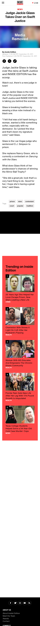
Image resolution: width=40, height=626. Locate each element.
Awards (6, 618)
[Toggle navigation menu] (3, 3)
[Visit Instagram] (20, 603)
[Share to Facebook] (4, 61)
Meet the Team (9, 616)
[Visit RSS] (29, 603)
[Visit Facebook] (10, 603)
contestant (29, 201)
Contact (6, 621)
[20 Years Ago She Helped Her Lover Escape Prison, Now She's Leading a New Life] (20, 288)
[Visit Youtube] (24, 603)
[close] (37, 214)
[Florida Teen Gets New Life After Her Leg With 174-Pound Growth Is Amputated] (20, 387)
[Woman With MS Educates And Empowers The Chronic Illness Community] (20, 354)
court (12, 206)
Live (36, 3)
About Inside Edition (11, 613)
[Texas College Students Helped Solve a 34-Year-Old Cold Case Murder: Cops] (20, 420)
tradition (30, 206)
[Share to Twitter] (10, 61)
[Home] (20, 2)
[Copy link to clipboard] (15, 61)
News (20, 9)
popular (20, 206)
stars (20, 201)
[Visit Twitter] (15, 603)
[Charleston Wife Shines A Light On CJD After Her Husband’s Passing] (20, 321)
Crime (8, 302)
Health (9, 335)
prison (12, 201)
